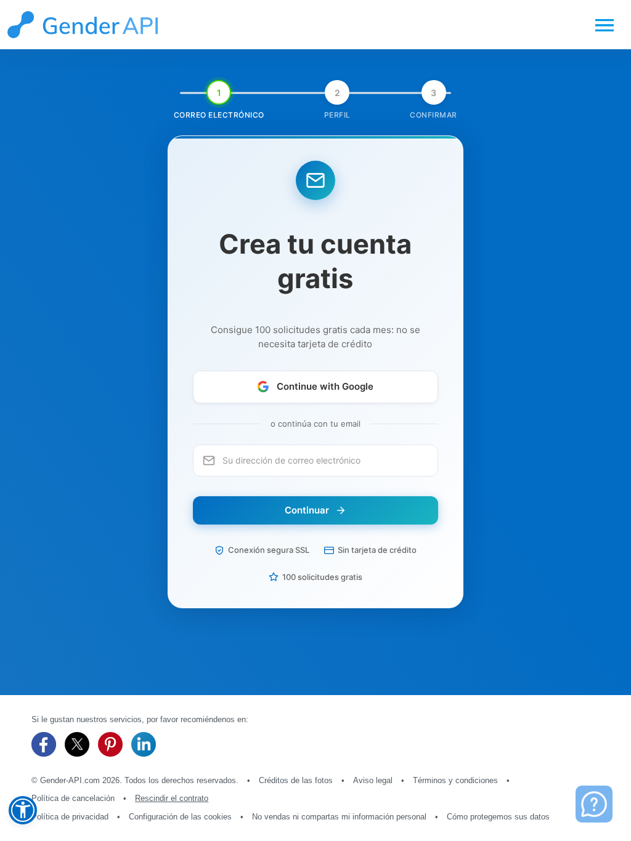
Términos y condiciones (455, 780)
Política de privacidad (69, 816)
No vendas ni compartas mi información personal (339, 816)
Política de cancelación (73, 798)
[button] (23, 810)
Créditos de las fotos (296, 780)
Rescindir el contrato (171, 798)
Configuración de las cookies (180, 816)
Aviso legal (373, 780)
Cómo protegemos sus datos (498, 816)
